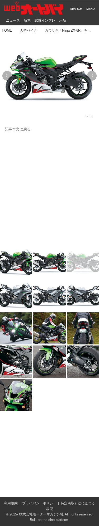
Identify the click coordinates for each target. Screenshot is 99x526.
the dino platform (55, 520)
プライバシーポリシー (39, 503)
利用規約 (11, 503)
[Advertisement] (49, 189)
